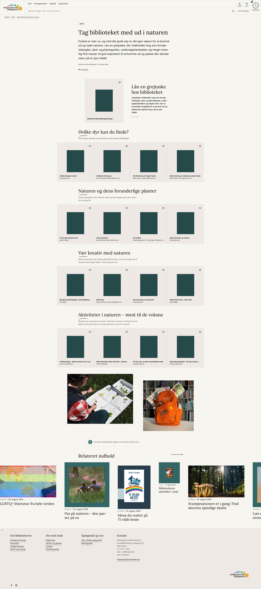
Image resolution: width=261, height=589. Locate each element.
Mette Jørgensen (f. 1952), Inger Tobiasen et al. (148, 240)
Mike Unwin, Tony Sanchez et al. (181, 178)
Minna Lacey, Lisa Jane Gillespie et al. (109, 302)
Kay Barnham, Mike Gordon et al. (107, 240)
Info (30, 3)
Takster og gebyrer (54, 543)
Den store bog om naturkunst (143, 300)
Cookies (49, 546)
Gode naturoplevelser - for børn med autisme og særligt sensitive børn (184, 362)
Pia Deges (63, 302)
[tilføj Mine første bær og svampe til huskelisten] (200, 208)
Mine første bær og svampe (179, 238)
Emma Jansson (175, 240)
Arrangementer (40, 3)
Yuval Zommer (138, 302)
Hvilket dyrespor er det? (68, 176)
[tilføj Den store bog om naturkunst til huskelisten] (163, 270)
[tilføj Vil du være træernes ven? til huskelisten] (90, 208)
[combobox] (131, 11)
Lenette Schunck (138, 364)
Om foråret (137, 238)
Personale (14, 543)
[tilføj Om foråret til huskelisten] (163, 208)
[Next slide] (177, 455)
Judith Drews (64, 240)
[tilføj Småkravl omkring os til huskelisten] (127, 146)
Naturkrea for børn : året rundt (181, 300)
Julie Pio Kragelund (66, 364)
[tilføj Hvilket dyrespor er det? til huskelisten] (90, 146)
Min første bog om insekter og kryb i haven (185, 176)
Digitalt (53, 3)
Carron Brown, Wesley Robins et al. (108, 178)
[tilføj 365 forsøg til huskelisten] (127, 270)
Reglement (50, 540)
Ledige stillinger (17, 546)
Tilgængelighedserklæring (128, 559)
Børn (13, 17)
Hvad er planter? (102, 238)
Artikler (6, 17)
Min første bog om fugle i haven (144, 176)
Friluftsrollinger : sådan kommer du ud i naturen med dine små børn (75, 362)
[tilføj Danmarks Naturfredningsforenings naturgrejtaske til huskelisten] (119, 82)
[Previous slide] (177, 458)
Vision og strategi (17, 549)
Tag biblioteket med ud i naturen (28, 17)
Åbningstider (87, 543)
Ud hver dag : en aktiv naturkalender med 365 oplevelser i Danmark (148, 362)
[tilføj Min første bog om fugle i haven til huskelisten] (163, 146)
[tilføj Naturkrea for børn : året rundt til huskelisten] (200, 270)
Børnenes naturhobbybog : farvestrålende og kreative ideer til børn (74, 300)
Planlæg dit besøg (18, 540)
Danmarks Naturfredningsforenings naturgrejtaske (99, 119)
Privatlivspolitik (52, 549)
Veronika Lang (64, 178)
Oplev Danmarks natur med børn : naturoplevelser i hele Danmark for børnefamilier (111, 362)
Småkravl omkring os (104, 176)
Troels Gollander (102, 364)
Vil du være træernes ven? (69, 238)
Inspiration (63, 3)
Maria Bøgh (174, 302)
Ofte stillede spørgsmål (91, 540)
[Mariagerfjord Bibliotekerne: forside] (12, 7)
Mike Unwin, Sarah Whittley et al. (144, 178)
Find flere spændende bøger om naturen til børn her (116, 442)
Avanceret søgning (243, 11)
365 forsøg (100, 300)
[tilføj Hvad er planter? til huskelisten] (127, 208)
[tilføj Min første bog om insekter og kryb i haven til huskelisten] (200, 146)
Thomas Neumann (176, 364)
